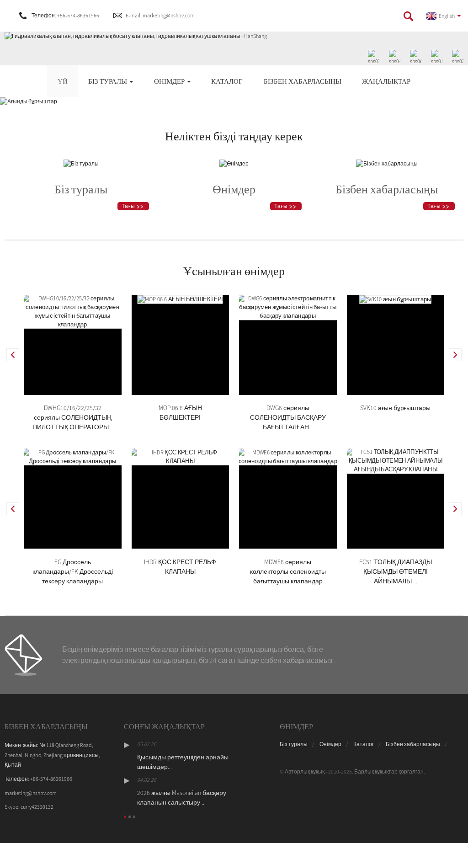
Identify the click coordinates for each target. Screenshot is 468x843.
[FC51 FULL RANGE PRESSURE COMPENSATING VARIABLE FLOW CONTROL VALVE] (396, 460)
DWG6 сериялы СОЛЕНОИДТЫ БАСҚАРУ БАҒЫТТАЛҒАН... (288, 417)
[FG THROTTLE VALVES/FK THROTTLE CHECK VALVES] (73, 456)
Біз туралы (107, 81)
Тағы (128, 206)
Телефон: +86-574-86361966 (65, 15)
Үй (63, 81)
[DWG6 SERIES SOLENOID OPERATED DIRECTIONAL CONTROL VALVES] (288, 306)
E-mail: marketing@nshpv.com (160, 15)
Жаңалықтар (386, 81)
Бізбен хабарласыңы (302, 81)
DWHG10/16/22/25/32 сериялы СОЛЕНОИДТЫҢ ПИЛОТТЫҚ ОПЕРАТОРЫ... (72, 417)
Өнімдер (169, 81)
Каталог (227, 81)
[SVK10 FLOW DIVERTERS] (395, 298)
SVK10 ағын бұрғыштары (395, 408)
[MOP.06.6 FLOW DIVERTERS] (180, 298)
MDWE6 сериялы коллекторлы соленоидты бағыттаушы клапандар (288, 571)
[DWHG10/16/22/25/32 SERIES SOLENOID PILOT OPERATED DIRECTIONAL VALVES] (73, 310)
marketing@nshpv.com (31, 793)
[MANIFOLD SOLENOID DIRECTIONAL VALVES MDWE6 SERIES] (288, 456)
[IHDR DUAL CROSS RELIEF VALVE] (180, 456)
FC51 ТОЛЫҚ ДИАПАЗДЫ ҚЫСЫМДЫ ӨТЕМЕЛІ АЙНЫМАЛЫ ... (395, 571)
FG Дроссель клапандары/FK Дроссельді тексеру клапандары (72, 571)
